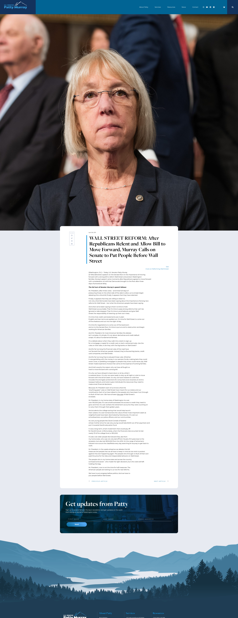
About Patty (143, 7)
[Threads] (220, 7)
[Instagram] (203, 7)
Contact (195, 7)
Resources (171, 7)
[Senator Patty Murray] (15, 11)
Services (158, 7)
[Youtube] (206, 7)
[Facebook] (210, 7)
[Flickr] (213, 7)
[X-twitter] (217, 7)
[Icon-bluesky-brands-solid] (224, 7)
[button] (232, 7)
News (184, 7)
